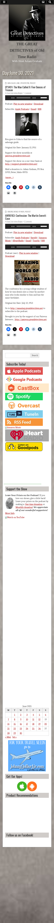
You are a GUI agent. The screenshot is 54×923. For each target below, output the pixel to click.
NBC (18, 83)
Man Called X (12, 83)
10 (27, 719)
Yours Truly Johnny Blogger (15, 93)
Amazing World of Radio (16, 211)
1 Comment (27, 93)
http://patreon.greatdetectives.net (31, 319)
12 (39, 719)
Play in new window (22, 104)
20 (45, 724)
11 (33, 719)
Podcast (32, 83)
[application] (27, 97)
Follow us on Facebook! (19, 835)
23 (21, 728)
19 (39, 724)
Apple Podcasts (22, 109)
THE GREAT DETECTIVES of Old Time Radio (27, 50)
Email (33, 109)
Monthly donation (24, 507)
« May (8, 737)
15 (15, 724)
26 (39, 728)
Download (38, 104)
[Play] (8, 98)
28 (8, 733)
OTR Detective (24, 83)
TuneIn (36, 240)
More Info (10, 513)
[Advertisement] (22, 468)
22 (15, 728)
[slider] (44, 97)
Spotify (34, 237)
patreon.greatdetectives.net (17, 155)
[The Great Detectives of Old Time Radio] (27, 22)
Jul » (14, 737)
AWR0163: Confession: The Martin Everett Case (25, 217)
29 (15, 733)
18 (33, 724)
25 (33, 728)
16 (21, 724)
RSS (39, 109)
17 (27, 724)
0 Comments (28, 221)
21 (8, 728)
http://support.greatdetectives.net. (21, 164)
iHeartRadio (18, 240)
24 (27, 728)
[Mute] (38, 98)
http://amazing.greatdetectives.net (26, 308)
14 (8, 724)
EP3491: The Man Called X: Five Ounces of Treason (25, 88)
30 (21, 733)
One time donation (33, 504)
